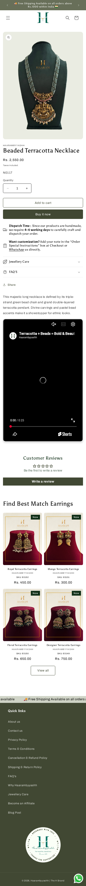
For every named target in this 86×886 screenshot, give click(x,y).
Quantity (8, 180)
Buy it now (43, 214)
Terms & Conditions (21, 748)
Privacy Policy (17, 739)
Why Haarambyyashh (22, 785)
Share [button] (12, 284)
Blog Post (14, 812)
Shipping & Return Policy (25, 767)
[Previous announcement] (7, 5)
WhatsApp (16, 249)
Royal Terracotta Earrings (22, 569)
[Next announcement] (78, 5)
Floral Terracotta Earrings (22, 645)
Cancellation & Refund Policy (27, 757)
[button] (8, 17)
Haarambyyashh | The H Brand (47, 880)
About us (14, 721)
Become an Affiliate (21, 803)
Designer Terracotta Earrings (64, 645)
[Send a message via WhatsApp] (78, 878)
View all (43, 670)
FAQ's (12, 776)
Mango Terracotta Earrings (63, 569)
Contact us (15, 730)
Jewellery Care (18, 794)
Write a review (43, 481)
